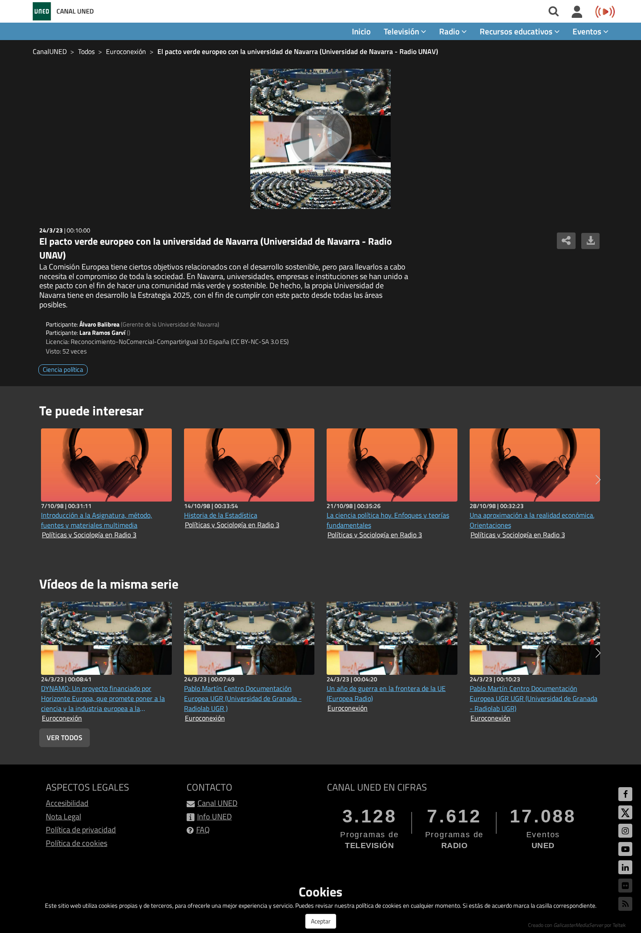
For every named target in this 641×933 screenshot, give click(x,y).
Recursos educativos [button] (517, 31)
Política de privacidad (81, 829)
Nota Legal (63, 816)
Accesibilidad (67, 803)
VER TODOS (64, 737)
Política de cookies (76, 843)
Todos (86, 51)
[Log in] (577, 12)
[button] (598, 479)
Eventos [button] (588, 31)
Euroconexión (126, 51)
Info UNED (214, 816)
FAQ (203, 829)
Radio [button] (450, 31)
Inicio (361, 31)
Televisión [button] (402, 31)
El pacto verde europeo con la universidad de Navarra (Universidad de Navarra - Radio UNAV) (297, 51)
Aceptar (321, 921)
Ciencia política (63, 369)
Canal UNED (218, 803)
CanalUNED (50, 51)
